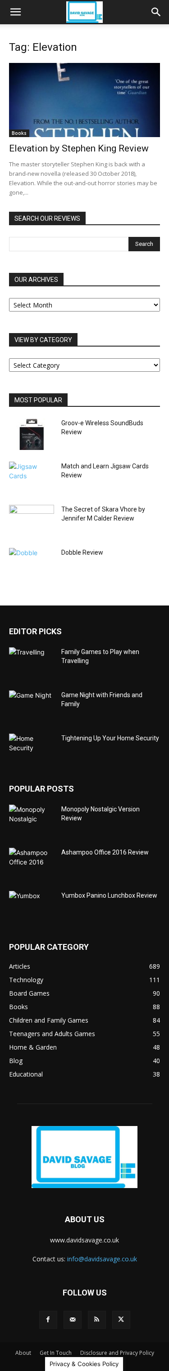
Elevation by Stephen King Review (79, 148)
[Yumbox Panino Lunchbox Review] (31, 906)
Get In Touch (56, 1353)
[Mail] (73, 1320)
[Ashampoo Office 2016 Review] (31, 863)
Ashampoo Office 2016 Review (105, 852)
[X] (121, 1320)
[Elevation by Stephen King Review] (84, 100)
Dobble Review (82, 552)
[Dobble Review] (31, 563)
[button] (15, 12)
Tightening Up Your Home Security (110, 738)
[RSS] (97, 1320)
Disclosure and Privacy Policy (117, 1353)
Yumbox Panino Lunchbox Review (109, 895)
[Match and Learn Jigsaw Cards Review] (31, 477)
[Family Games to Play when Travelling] (31, 663)
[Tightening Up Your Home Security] (31, 749)
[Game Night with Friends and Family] (31, 706)
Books (19, 133)
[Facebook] (48, 1320)
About (23, 1353)
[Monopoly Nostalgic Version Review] (31, 820)
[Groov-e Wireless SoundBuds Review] (31, 434)
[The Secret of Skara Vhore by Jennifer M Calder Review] (31, 520)
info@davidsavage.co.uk (102, 1259)
